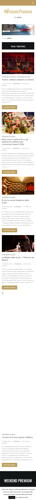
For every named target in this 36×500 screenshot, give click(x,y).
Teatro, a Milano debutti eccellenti (18, 80)
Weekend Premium (18, 480)
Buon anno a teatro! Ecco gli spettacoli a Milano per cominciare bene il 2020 (15, 142)
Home (4, 38)
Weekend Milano (23, 77)
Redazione (17, 83)
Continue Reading (9, 107)
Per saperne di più (22, 497)
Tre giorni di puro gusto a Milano (17, 438)
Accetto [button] (12, 497)
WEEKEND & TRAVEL (9, 77)
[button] (18, 17)
